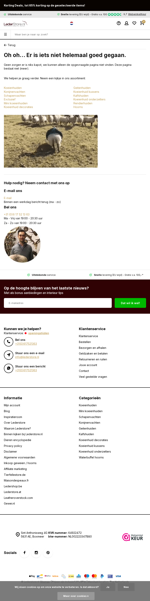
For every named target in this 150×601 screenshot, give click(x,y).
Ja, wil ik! (93, 304)
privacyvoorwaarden (94, 314)
